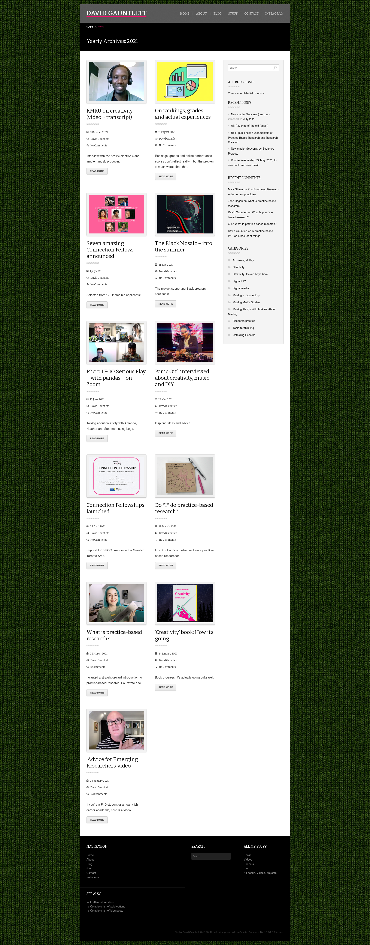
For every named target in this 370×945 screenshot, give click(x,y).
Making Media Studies (246, 302)
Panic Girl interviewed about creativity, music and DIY (182, 378)
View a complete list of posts (246, 93)
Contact (251, 13)
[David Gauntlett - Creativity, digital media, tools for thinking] (116, 14)
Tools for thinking (243, 328)
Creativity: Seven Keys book (250, 274)
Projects (249, 864)
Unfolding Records (244, 335)
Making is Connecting (246, 295)
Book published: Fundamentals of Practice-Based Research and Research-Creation (253, 137)
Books (248, 855)
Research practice (244, 321)
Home (184, 13)
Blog (217, 13)
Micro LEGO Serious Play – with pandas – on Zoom (116, 378)
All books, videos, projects (260, 873)
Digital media (241, 288)
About (201, 13)
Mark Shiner (235, 189)
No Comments (98, 145)
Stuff (233, 13)
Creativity (239, 267)
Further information (101, 902)
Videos (248, 859)
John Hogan (235, 201)
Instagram (274, 13)
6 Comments (97, 666)
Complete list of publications (107, 906)
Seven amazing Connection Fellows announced (110, 249)
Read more (97, 171)
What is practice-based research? (255, 224)
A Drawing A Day (243, 260)
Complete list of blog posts (106, 910)
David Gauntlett (99, 138)
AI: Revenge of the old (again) (249, 125)
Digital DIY (239, 281)
